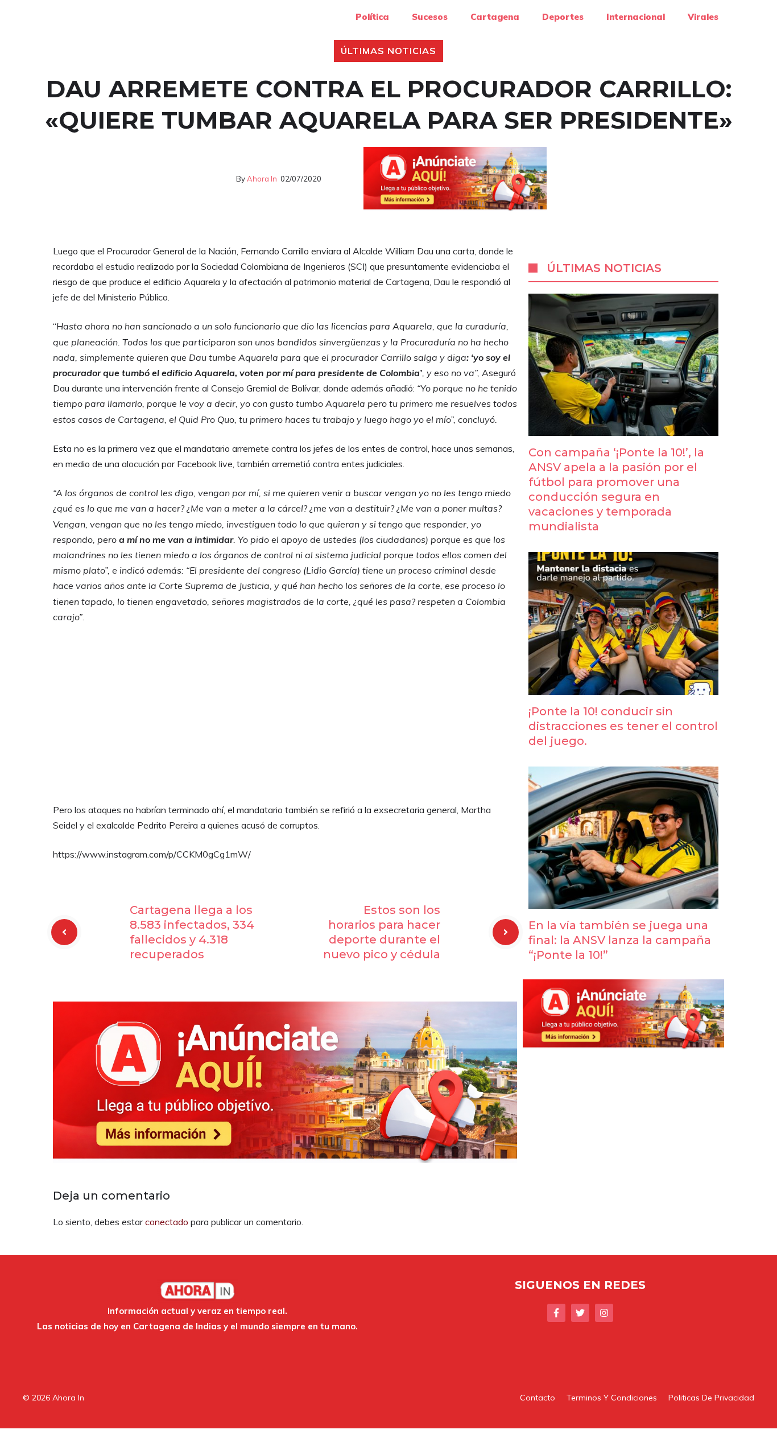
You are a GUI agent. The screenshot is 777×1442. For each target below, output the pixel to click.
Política (372, 16)
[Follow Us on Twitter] (580, 1313)
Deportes (563, 16)
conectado (166, 1221)
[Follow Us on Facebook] (556, 1313)
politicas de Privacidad (711, 1397)
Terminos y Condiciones (612, 1397)
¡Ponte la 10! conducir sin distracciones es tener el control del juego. (623, 726)
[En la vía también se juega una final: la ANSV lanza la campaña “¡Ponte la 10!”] (623, 901)
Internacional (635, 16)
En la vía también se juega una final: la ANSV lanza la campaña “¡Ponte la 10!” (619, 940)
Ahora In (262, 178)
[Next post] (506, 932)
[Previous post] (64, 932)
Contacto (537, 1397)
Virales (703, 16)
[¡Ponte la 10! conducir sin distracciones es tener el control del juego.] (623, 686)
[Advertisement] (285, 718)
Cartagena (494, 16)
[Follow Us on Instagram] (604, 1313)
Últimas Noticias (388, 50)
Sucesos (430, 16)
